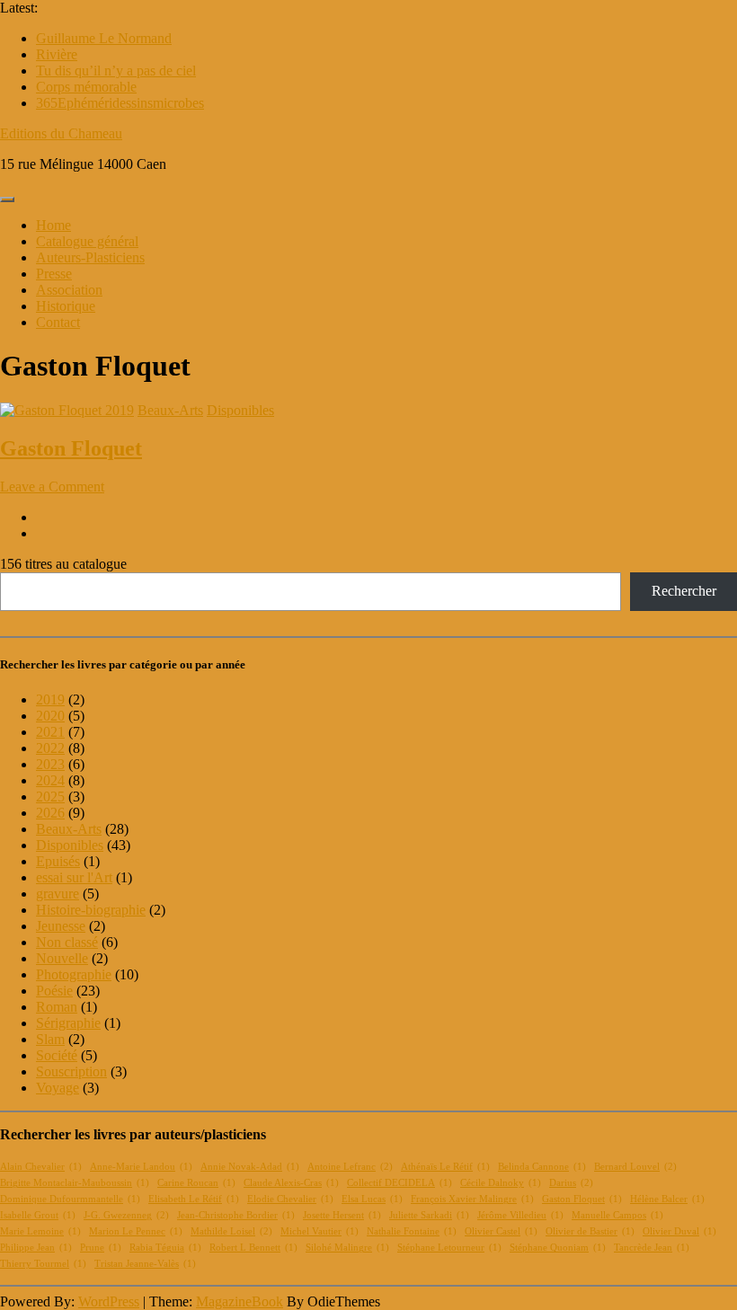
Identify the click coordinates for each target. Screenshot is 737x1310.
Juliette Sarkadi (429, 1215)
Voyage (57, 1087)
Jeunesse (60, 926)
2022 (50, 748)
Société (56, 1055)
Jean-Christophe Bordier (236, 1215)
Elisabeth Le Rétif (193, 1199)
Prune (100, 1247)
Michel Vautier (319, 1231)
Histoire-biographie (91, 909)
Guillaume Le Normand (104, 38)
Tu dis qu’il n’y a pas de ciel (116, 70)
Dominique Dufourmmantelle (70, 1199)
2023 (50, 764)
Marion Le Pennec (135, 1231)
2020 (50, 715)
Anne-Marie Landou (141, 1167)
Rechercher (684, 590)
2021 (50, 731)
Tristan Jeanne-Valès (145, 1264)
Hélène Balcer (667, 1199)
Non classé (67, 942)
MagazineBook (239, 1301)
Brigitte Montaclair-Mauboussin (74, 1183)
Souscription (71, 1071)
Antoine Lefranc (350, 1167)
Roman (56, 1006)
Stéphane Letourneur (449, 1247)
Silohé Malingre (347, 1247)
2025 (50, 796)
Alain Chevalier (41, 1167)
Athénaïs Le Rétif (445, 1167)
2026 (50, 812)
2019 (119, 410)
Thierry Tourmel (43, 1264)
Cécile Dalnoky (500, 1183)
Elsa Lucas (372, 1199)
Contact (58, 322)
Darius (571, 1183)
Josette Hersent (342, 1215)
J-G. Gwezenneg (126, 1215)
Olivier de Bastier (590, 1231)
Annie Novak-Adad (249, 1167)
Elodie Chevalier (290, 1199)
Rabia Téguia (165, 1247)
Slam (50, 1039)
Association (69, 289)
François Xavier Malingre (472, 1199)
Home (53, 225)
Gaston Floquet (71, 448)
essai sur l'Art (74, 877)
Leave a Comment (52, 486)
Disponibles (240, 410)
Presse (54, 273)
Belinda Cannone (542, 1167)
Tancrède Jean (651, 1247)
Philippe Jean (36, 1247)
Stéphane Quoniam (558, 1247)
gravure (57, 893)
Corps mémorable (86, 86)
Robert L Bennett (253, 1247)
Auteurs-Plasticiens (90, 257)
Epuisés (58, 861)
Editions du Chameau (61, 133)
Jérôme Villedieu (520, 1215)
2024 (50, 780)
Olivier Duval (679, 1231)
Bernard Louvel (635, 1167)
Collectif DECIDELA (399, 1183)
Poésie (54, 990)
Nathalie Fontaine (412, 1231)
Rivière (56, 54)
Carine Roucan (196, 1183)
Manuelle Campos (617, 1215)
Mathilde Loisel (231, 1231)
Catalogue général (87, 241)
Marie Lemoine (40, 1231)
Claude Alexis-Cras (291, 1183)
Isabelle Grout (37, 1215)
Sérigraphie (68, 1023)
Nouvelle (62, 958)
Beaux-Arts (170, 410)
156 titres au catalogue (63, 563)
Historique (65, 306)
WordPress (108, 1301)
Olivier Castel (501, 1231)
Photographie (73, 974)
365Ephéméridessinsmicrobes (120, 103)
